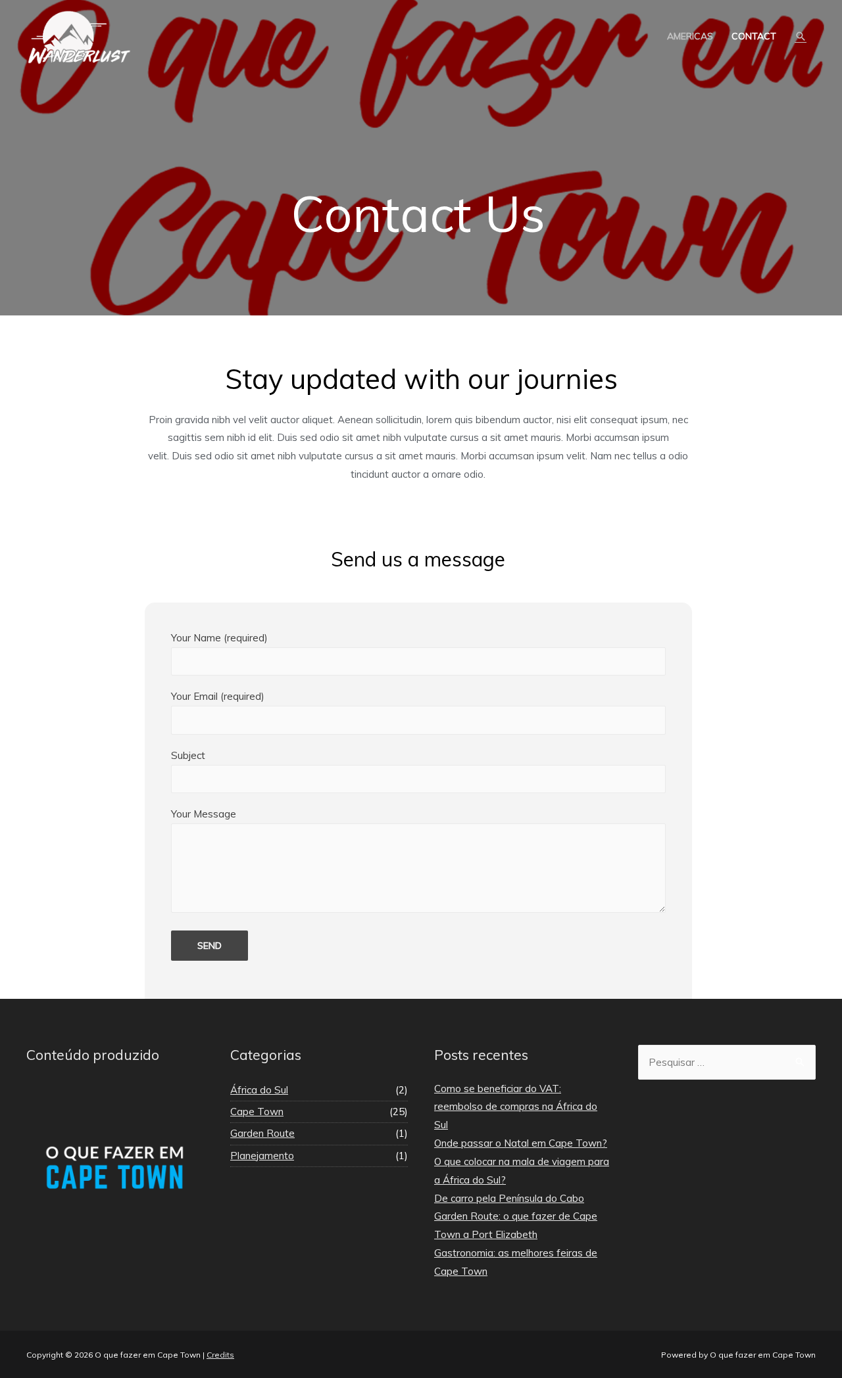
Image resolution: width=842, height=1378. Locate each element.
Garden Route (262, 1133)
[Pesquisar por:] (727, 1062)
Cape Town (257, 1111)
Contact (753, 36)
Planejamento (262, 1155)
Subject (188, 755)
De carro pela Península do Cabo (509, 1198)
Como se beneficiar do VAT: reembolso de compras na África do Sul (515, 1107)
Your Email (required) (217, 696)
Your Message (203, 814)
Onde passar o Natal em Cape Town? (520, 1143)
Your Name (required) (219, 638)
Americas (690, 36)
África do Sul (259, 1090)
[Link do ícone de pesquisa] (800, 36)
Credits (220, 1355)
